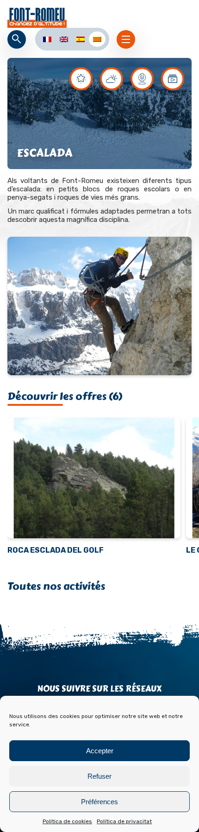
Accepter (99, 751)
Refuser (99, 776)
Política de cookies (67, 821)
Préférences (99, 802)
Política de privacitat (124, 821)
